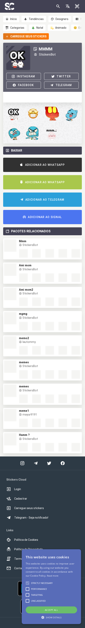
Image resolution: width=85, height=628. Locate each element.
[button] (67, 6)
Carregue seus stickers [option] (29, 508)
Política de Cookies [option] (26, 539)
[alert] (51, 586)
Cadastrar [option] (20, 498)
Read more (53, 575)
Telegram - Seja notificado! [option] (31, 517)
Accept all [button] (51, 609)
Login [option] (17, 489)
